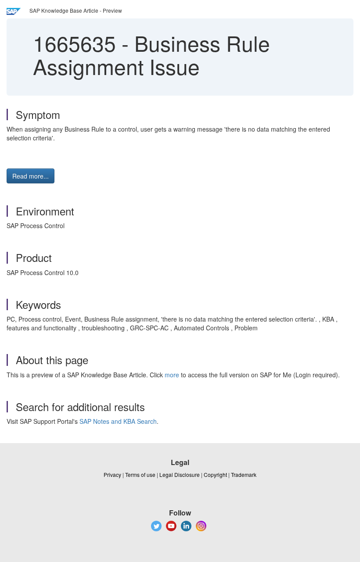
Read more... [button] (30, 176)
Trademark (243, 474)
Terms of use (140, 474)
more (172, 374)
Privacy (112, 474)
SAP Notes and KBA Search (118, 421)
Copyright (215, 474)
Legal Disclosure (179, 474)
